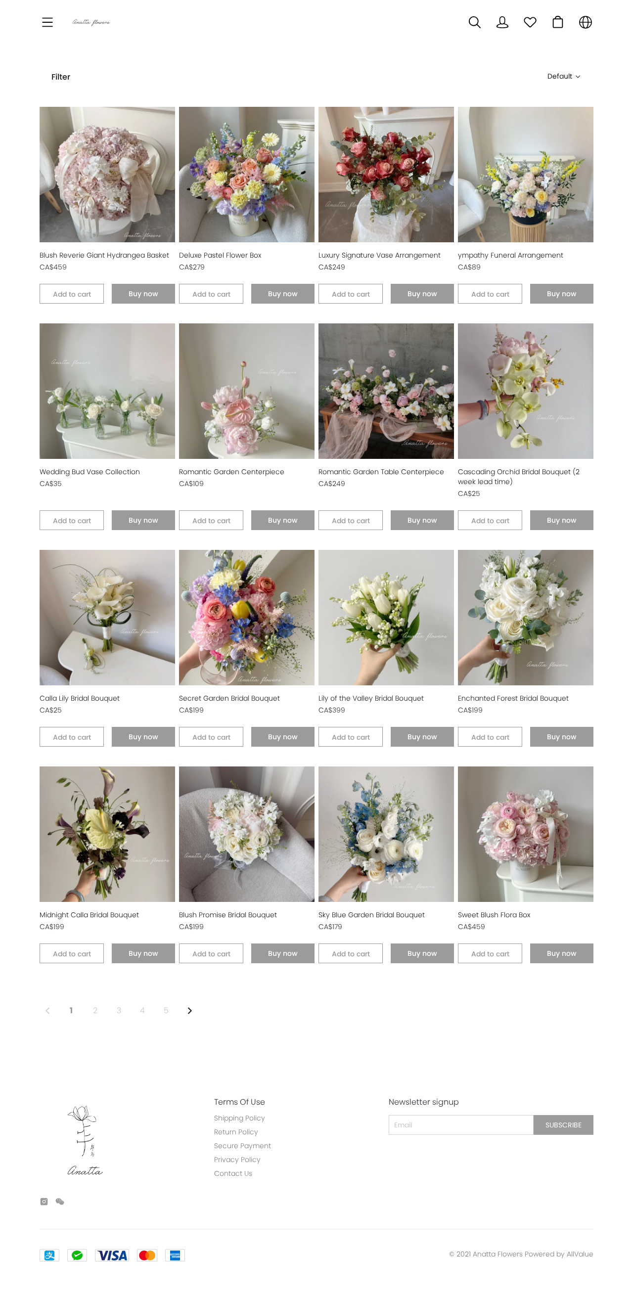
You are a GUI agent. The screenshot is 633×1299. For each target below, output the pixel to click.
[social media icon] (44, 1203)
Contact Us (233, 1173)
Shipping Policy (239, 1118)
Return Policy (236, 1132)
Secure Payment (242, 1146)
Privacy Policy (237, 1160)
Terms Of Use (239, 1102)
